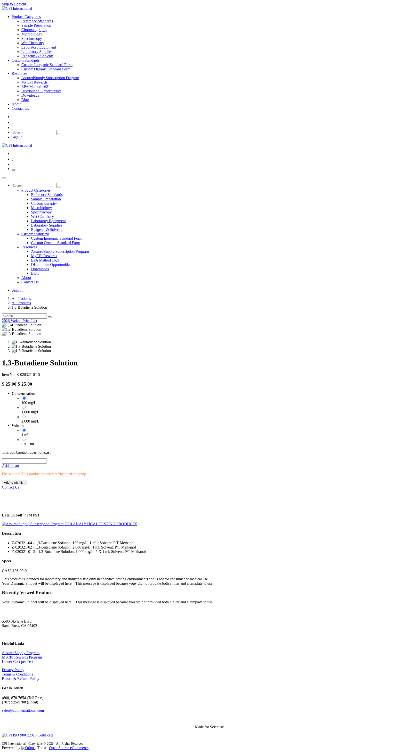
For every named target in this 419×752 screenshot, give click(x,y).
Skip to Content (14, 4)
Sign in (17, 137)
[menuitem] (26, 17)
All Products (21, 298)
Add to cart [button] (10, 466)
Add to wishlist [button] (14, 482)
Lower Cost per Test (17, 661)
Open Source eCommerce (69, 748)
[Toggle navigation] (14, 170)
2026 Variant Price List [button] (19, 321)
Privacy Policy (13, 670)
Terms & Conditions (17, 674)
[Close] (4, 178)
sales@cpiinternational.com (23, 710)
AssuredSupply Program (21, 653)
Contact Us (10, 487)
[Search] (59, 133)
